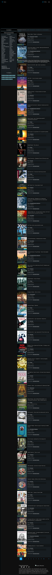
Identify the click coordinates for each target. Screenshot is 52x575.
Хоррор (14, 53)
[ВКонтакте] (21, 567)
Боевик (3, 40)
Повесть (3, 58)
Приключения (12, 37)
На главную (8, 29)
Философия (12, 52)
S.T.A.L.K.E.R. (12, 59)
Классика (3, 51)
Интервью (3, 49)
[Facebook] (26, 567)
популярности (32, 29)
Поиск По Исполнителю (9, 32)
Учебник (11, 50)
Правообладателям (23, 565)
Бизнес (3, 38)
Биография (4, 39)
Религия (11, 42)
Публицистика (12, 40)
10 (43, 558)
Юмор (11, 57)
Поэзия (3, 62)
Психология (12, 39)
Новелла (3, 57)
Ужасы (11, 49)
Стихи (11, 45)
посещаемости (39, 29)
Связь (45, 1)
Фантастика (12, 51)
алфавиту (19, 31)
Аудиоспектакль (5, 37)
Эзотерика (12, 54)
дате (28, 29)
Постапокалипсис (5, 61)
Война (3, 42)
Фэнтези (11, 53)
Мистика (3, 55)
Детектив (3, 45)
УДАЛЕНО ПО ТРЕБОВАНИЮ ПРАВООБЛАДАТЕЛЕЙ (6, 67)
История (3, 50)
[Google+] (29, 567)
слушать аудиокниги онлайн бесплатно (31, 571)
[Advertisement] (26, 16)
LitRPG (11, 58)
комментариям (45, 29)
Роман (11, 43)
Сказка (11, 44)
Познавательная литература (5, 60)
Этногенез (11, 55)
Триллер (11, 46)
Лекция (3, 52)
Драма (3, 47)
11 (48, 558)
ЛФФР (3, 53)
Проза (11, 38)
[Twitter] (24, 567)
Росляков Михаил (36, 41)
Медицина (3, 54)
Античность (4, 36)
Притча (11, 36)
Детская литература (5, 46)
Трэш (10, 47)
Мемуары (36, 429)
